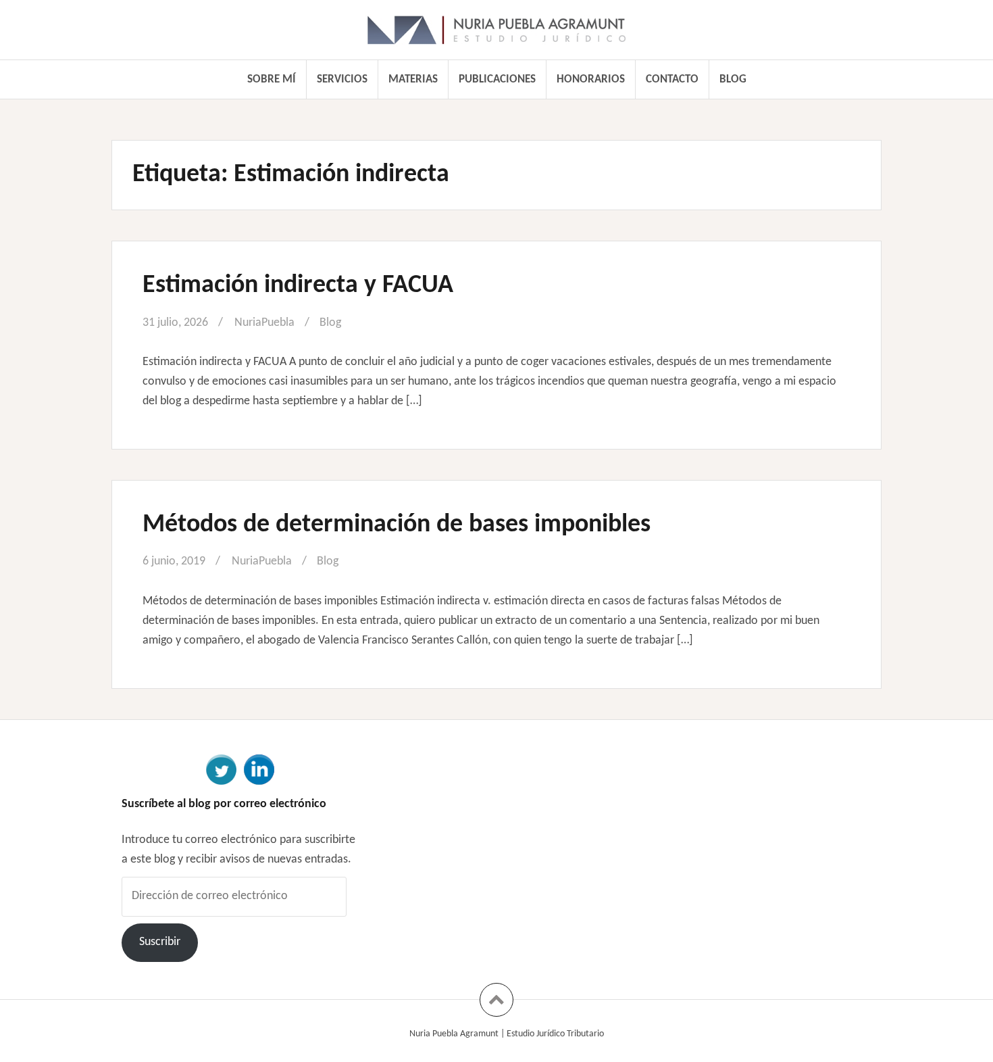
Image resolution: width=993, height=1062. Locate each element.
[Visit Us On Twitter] (221, 768)
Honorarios (591, 79)
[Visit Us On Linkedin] (259, 768)
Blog (732, 79)
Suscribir (159, 942)
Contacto (672, 79)
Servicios (342, 79)
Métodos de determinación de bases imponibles (397, 525)
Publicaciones (497, 79)
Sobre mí (271, 79)
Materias (413, 79)
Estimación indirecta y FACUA (298, 285)
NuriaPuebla (264, 322)
